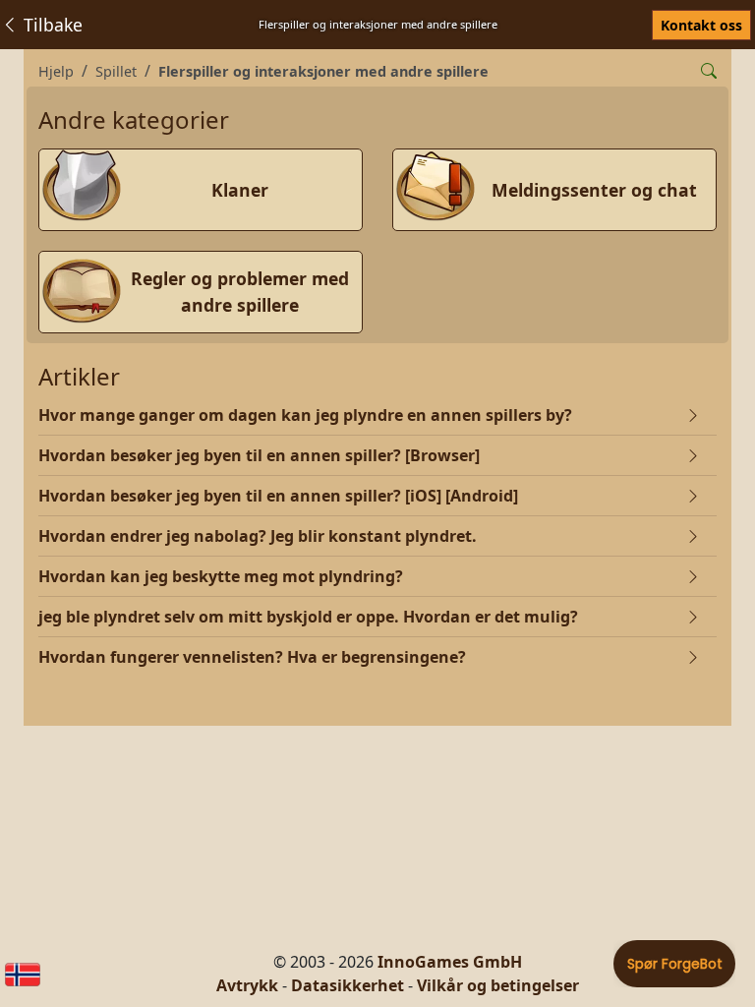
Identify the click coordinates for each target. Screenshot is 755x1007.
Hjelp (56, 71)
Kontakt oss (701, 25)
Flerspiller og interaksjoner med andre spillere (323, 71)
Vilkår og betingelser (498, 985)
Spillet (116, 71)
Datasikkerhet (347, 985)
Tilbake (51, 24)
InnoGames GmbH (450, 962)
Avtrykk (247, 985)
